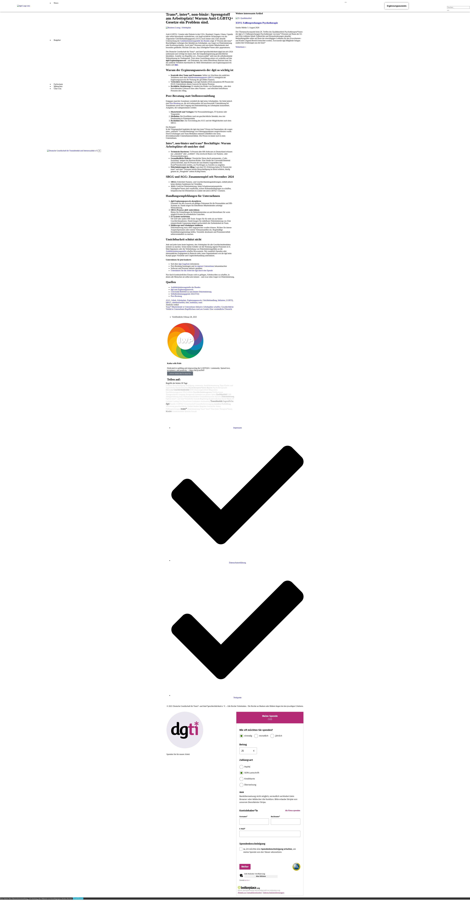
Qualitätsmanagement (174, 392)
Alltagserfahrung (172, 397)
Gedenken (196, 401)
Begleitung (204, 399)
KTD (191, 390)
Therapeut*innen (225, 409)
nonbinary (194, 302)
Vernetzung (170, 406)
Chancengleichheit (201, 390)
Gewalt (194, 411)
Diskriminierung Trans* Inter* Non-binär (203, 409)
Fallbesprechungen (173, 409)
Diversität (169, 390)
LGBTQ (229, 300)
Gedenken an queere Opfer (205, 394)
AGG (168, 300)
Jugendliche (228, 401)
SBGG (168, 302)
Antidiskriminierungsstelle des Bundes (185, 287)
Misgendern (213, 390)
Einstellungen (78, 898)
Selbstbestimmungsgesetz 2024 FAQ (185, 294)
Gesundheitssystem (207, 397)
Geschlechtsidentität (181, 390)
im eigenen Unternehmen (204, 266)
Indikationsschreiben (191, 397)
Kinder (169, 411)
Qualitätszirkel (221, 394)
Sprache (218, 397)
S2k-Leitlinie (188, 392)
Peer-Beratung (176, 296)
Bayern (209, 388)
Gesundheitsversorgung (204, 404)
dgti (168, 403)
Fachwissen (58, 84)
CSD (229, 394)
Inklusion (221, 300)
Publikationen (217, 392)
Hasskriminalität (182, 388)
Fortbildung (226, 404)
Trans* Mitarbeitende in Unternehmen (180, 307)
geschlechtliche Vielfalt (184, 406)
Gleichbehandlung (210, 300)
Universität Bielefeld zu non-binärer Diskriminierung (191, 292)
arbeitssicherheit (178, 302)
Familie (173, 404)
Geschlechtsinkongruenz (202, 392)
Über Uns (57, 89)
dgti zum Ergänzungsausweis (182, 289)
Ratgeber (57, 40)
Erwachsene (187, 401)
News (56, 3)
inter (187, 302)
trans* (184, 408)
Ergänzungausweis (194, 300)
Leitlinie (169, 385)
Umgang (182, 394)
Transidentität (216, 401)
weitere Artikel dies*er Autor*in (180, 373)
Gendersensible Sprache (181, 411)
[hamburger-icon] (346, 2)
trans (200, 302)
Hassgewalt (190, 394)
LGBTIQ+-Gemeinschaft (185, 404)
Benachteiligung (179, 385)
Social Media (227, 399)
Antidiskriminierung (211, 385)
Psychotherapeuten (220, 388)
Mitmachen (58, 86)
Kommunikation (215, 399)
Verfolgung (190, 385)
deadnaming (205, 401)
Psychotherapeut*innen (197, 388)
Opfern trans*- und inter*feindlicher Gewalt (182, 399)
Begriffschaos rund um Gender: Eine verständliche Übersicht (208, 309)
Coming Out (177, 401)
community (199, 385)
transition (217, 404)
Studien (196, 406)
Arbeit (173, 300)
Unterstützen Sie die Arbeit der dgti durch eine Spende (192, 270)
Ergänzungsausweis (396, 6)
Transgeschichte (172, 394)
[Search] (448, 10)
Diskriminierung (228, 396)
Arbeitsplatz (181, 300)
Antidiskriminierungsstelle (176, 251)
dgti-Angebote (184, 264)
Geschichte (211, 406)
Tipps (222, 385)
